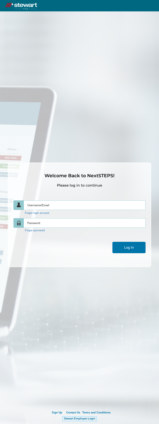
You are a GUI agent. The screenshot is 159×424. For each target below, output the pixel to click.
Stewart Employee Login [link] (79, 418)
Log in (129, 247)
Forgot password (35, 230)
